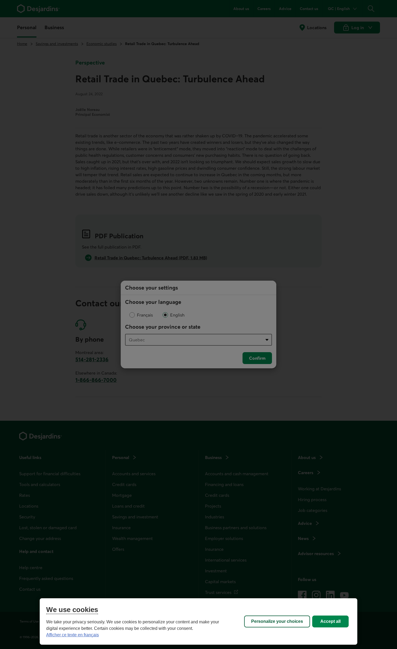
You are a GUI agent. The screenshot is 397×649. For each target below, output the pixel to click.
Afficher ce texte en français (72, 635)
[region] (198, 621)
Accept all (330, 621)
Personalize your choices (277, 621)
